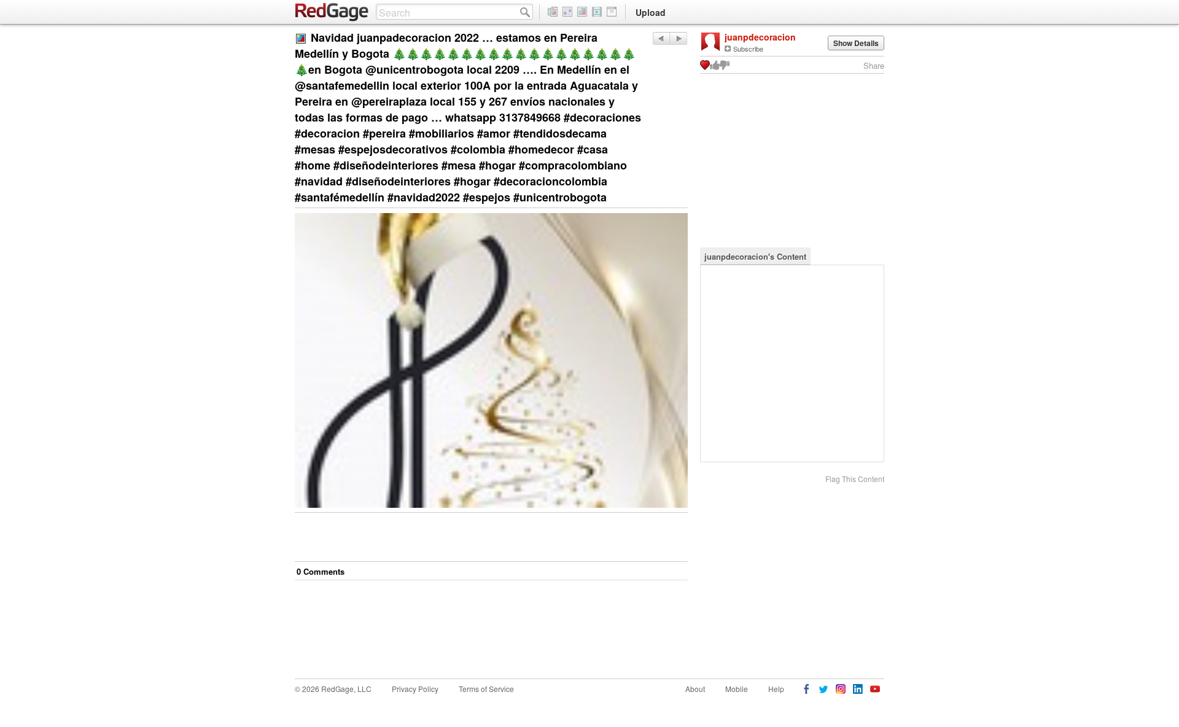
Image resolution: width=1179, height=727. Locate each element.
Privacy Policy (415, 688)
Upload (651, 12)
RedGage (332, 12)
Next (661, 38)
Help (776, 688)
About (695, 688)
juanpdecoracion (760, 36)
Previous (678, 38)
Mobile (736, 688)
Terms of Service (486, 688)
